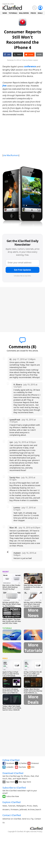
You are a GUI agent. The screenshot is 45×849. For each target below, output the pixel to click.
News (4, 806)
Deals (35, 806)
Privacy (39, 831)
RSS (32, 767)
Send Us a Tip (28, 819)
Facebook (10, 763)
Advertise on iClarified (11, 819)
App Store (10, 782)
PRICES (33, 13)
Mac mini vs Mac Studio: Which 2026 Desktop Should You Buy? (11, 587)
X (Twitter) (23, 763)
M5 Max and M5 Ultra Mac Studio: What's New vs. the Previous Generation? (11, 605)
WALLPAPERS (24, 13)
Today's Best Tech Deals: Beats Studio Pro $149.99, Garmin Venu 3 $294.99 (11, 708)
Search (38, 809)
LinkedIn (10, 767)
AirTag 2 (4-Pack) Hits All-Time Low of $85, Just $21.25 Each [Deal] (33, 674)
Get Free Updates (22, 269)
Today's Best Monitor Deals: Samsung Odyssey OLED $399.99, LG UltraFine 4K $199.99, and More (33, 693)
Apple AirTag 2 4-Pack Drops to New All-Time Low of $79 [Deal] (10, 674)
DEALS (40, 13)
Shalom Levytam (33, 60)
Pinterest (35, 763)
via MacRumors (11, 155)
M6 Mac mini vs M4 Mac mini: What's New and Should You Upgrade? (33, 604)
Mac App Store (25, 782)
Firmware (14, 809)
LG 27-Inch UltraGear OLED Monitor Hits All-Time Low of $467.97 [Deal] (10, 692)
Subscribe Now (12, 796)
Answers (6, 809)
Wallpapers (21, 806)
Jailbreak (23, 809)
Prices (29, 806)
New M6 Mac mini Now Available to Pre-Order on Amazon (33, 587)
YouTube (22, 767)
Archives (31, 809)
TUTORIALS (13, 13)
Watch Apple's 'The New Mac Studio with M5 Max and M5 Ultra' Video (11, 621)
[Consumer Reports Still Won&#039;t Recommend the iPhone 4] (22, 197)
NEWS (4, 13)
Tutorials (11, 806)
